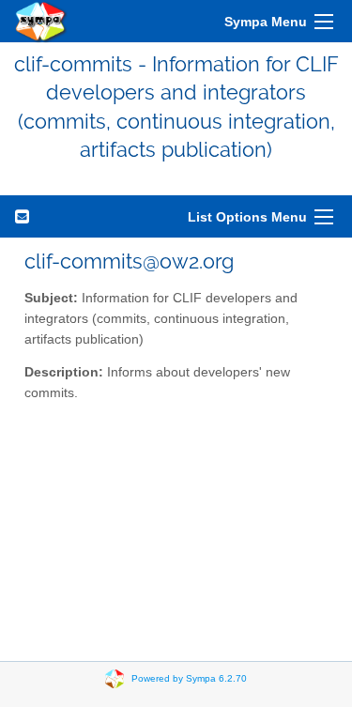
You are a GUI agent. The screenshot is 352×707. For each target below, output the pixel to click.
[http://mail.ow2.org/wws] (41, 21)
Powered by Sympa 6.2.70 (189, 677)
